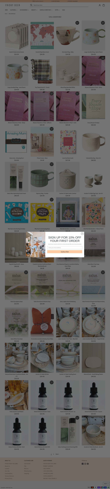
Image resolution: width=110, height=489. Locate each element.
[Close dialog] (82, 233)
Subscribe (65, 251)
